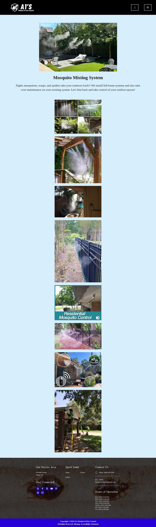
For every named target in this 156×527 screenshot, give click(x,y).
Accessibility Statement (90, 524)
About (67, 472)
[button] (147, 7)
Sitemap (77, 524)
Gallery (67, 477)
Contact (82, 472)
